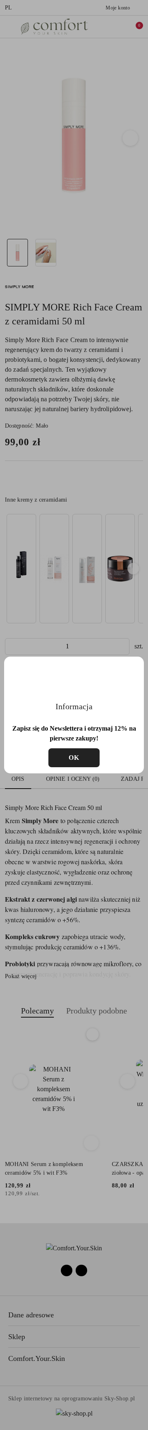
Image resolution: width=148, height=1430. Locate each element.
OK (74, 757)
